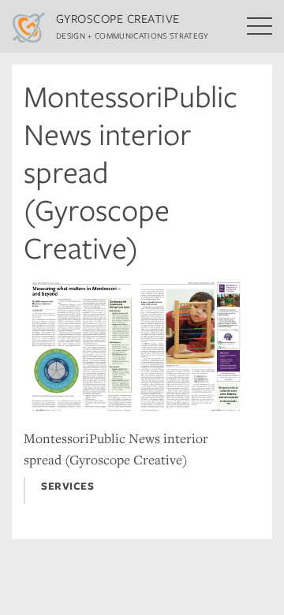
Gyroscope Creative (118, 18)
